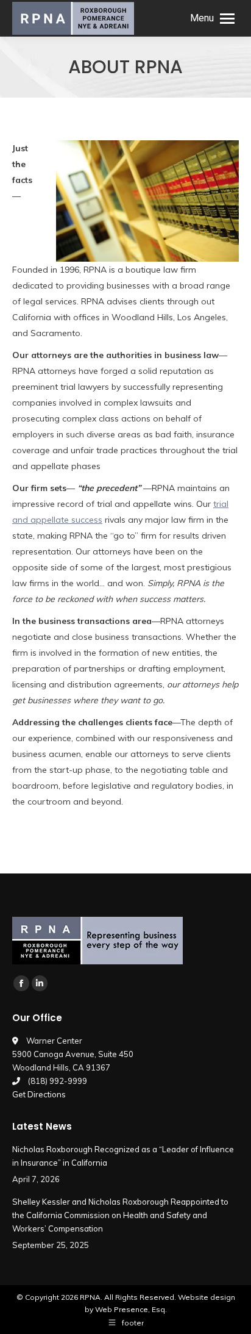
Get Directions (39, 1094)
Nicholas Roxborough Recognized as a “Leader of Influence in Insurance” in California (123, 1155)
